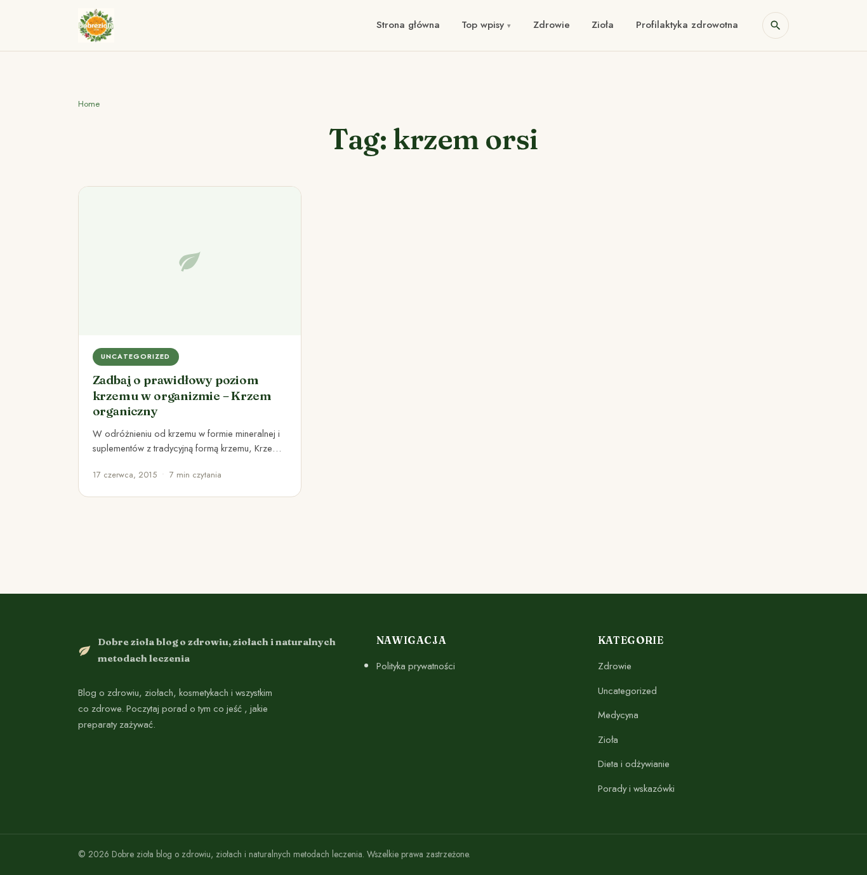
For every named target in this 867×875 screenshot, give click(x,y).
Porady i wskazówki (636, 789)
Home (89, 104)
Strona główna (408, 25)
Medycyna (618, 715)
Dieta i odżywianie (634, 764)
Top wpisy (482, 25)
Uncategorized (627, 691)
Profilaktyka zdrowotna (687, 25)
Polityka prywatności (415, 666)
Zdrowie (551, 25)
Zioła (603, 25)
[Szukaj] (775, 25)
